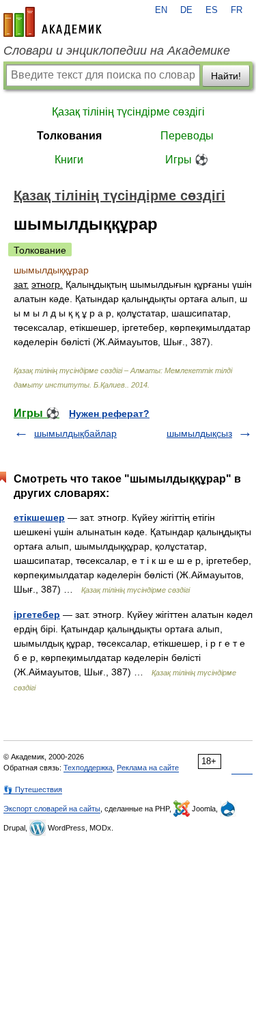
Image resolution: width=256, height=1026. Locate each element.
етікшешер (39, 517)
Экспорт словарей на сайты (51, 809)
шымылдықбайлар (75, 433)
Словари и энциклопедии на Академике (116, 50)
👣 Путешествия (32, 789)
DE (186, 10)
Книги (69, 159)
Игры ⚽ (186, 159)
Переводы (187, 135)
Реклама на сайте (148, 768)
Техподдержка (88, 768)
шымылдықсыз (199, 433)
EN (161, 10)
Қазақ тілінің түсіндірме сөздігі (128, 112)
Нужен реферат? (109, 413)
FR (236, 10)
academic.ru (52, 22)
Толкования (69, 135)
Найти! (226, 75)
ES (211, 10)
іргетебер (37, 614)
